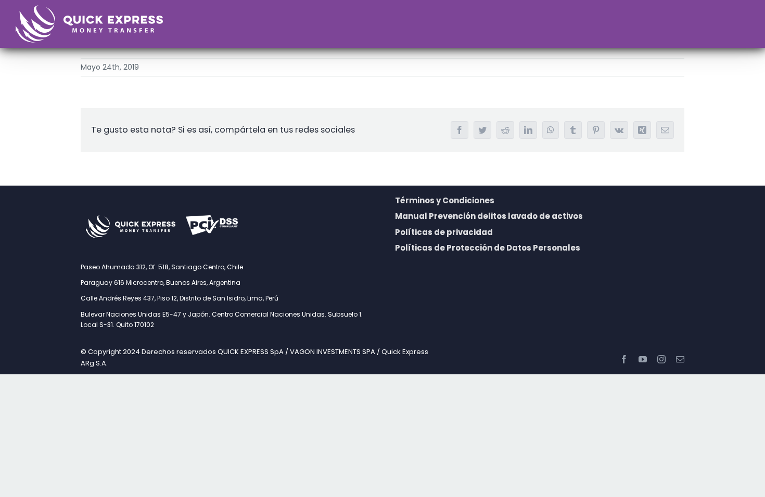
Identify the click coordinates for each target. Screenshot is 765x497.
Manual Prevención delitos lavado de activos (489, 216)
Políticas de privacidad (444, 232)
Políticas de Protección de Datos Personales (487, 247)
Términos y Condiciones (444, 200)
